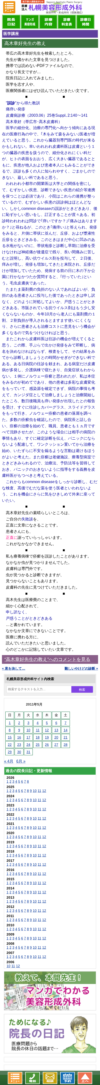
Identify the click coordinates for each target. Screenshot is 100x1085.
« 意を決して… (13, 668)
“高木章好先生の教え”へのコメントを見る (47, 659)
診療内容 (48, 22)
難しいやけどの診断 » (81, 668)
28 (65, 745)
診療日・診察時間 (85, 22)
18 (38, 737)
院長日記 (11, 22)
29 (10, 752)
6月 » (20, 761)
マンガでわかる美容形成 (30, 22)
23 (19, 745)
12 (47, 730)
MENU (9, 7)
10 (28, 730)
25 (38, 745)
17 (28, 737)
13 (56, 730)
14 (65, 730)
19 (47, 737)
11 (38, 730)
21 (65, 737)
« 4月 (8, 761)
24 (28, 745)
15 (10, 737)
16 (19, 737)
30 (19, 752)
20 (56, 737)
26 (47, 745)
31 (28, 752)
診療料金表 (67, 22)
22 (10, 745)
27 (56, 745)
